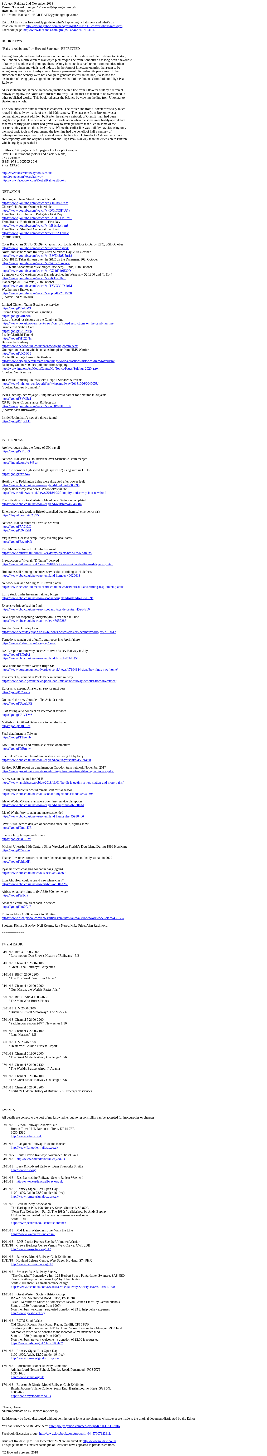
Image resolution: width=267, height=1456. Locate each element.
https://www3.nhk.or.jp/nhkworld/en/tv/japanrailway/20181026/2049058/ (50, 383)
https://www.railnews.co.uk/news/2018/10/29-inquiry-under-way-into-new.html (54, 492)
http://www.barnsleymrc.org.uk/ (32, 1264)
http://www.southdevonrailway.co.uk (40, 1159)
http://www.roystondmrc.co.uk (31, 1396)
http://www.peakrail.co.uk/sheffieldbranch (38, 1223)
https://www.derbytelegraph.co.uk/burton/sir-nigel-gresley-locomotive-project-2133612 (59, 632)
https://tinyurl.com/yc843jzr (20, 462)
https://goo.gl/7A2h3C (16, 526)
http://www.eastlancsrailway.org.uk (39, 1181)
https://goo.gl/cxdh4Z (16, 474)
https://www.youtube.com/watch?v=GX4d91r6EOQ (36, 270)
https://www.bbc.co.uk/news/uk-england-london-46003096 (40, 485)
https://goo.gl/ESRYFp (17, 331)
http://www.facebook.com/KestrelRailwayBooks (34, 180)
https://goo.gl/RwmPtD (17, 541)
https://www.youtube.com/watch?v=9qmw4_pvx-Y (36, 263)
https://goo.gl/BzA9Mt (16, 839)
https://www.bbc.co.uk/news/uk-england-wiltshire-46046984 (42, 504)
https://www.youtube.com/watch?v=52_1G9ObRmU (37, 218)
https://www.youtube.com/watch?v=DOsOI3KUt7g (36, 210)
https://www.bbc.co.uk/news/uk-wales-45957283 (34, 620)
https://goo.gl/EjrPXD (16, 421)
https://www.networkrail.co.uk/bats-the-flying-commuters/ (40, 346)
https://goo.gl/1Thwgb (16, 737)
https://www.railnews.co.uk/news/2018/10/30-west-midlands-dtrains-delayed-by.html (57, 564)
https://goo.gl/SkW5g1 (16, 398)
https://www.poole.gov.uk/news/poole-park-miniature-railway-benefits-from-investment (59, 681)
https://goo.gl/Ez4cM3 (16, 308)
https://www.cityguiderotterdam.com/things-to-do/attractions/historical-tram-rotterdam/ (58, 361)
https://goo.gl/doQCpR (17, 906)
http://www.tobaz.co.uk (26, 1136)
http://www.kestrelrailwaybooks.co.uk (27, 173)
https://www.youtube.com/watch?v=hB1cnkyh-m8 (35, 225)
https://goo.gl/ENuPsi (16, 654)
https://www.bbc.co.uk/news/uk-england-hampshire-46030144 (43, 805)
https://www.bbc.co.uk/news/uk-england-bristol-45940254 (40, 658)
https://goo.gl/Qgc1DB (17, 827)
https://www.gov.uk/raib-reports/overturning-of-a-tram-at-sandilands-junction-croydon (58, 771)
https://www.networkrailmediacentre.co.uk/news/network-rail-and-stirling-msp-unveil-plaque (62, 587)
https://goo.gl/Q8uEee (16, 726)
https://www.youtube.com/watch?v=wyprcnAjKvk (35, 248)
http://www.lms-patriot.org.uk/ (31, 1249)
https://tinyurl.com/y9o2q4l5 (20, 515)
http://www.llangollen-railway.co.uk (34, 1147)
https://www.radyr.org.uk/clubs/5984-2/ (37, 1343)
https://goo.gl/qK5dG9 (16, 353)
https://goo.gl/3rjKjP (15, 895)
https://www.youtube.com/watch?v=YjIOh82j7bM (35, 203)
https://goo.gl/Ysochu (16, 850)
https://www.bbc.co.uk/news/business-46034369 (33, 873)
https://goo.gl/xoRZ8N (16, 316)
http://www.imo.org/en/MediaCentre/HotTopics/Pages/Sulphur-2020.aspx (50, 368)
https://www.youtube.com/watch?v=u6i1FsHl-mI (34, 278)
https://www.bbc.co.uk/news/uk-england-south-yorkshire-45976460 (46, 760)
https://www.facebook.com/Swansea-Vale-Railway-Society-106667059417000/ (63, 1287)
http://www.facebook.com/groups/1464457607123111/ (59, 30)
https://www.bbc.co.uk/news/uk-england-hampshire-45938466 (43, 816)
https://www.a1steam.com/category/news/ (29, 643)
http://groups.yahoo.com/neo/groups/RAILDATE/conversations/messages (74, 26)
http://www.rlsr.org (23, 1170)
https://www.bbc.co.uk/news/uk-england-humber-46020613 (41, 575)
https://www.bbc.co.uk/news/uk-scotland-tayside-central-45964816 (46, 609)
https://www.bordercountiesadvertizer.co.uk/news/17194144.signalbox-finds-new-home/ (60, 669)
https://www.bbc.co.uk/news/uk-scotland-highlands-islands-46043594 (47, 598)
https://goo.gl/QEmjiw (16, 748)
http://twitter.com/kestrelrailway (22, 176)
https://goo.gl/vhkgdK (16, 861)
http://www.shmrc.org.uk (27, 1377)
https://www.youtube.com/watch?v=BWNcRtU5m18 (37, 255)
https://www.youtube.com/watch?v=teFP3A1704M (35, 233)
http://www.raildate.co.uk (99, 1441)
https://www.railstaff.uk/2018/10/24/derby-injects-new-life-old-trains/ (47, 553)
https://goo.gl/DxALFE (17, 703)
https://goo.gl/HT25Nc (16, 338)
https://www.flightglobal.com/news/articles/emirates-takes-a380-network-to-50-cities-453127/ (63, 918)
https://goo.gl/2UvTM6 (17, 715)
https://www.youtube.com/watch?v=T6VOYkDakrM (37, 285)
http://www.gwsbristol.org (28, 1313)
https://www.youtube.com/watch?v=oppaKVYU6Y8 (37, 293)
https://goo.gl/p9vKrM (16, 530)
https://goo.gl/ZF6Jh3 (16, 451)
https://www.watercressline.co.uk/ (33, 1234)
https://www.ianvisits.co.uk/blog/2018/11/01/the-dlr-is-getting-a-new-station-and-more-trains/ (62, 782)
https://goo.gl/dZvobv (16, 692)
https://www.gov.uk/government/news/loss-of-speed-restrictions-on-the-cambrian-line (57, 323)
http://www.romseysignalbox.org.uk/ (35, 1196)
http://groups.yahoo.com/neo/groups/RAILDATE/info (84, 1426)
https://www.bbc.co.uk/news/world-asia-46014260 (35, 884)
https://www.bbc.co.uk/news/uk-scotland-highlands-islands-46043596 (47, 794)
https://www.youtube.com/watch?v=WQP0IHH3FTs (36, 406)
